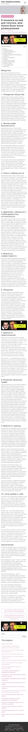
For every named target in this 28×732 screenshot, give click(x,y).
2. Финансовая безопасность (9, 51)
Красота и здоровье (18, 728)
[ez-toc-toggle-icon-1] (24, 47)
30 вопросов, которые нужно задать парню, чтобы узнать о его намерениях (14, 610)
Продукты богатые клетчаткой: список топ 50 (12, 654)
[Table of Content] (25, 47)
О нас (22, 729)
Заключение (6, 66)
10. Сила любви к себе (8, 65)
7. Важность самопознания (9, 60)
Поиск (3, 634)
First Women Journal (10, 2)
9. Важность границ (7, 63)
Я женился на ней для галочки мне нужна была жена (13, 32)
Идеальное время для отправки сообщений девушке (14, 660)
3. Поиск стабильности (8, 53)
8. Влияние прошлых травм (9, 62)
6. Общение (5, 59)
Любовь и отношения (8, 16)
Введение (5, 48)
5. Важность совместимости (9, 57)
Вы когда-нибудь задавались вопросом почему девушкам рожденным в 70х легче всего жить (14, 617)
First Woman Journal (18, 726)
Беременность (8, 728)
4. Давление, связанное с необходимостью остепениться (12, 55)
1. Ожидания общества (8, 50)
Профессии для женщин (7, 643)
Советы (18, 729)
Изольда (3, 30)
